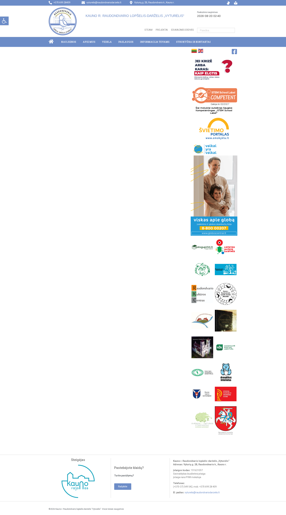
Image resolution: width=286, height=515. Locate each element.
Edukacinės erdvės (182, 30)
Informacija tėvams (154, 41)
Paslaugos (125, 41)
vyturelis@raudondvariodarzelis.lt (103, 2)
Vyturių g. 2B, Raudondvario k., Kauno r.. (154, 2)
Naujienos (68, 41)
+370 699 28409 (61, 2)
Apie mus (89, 41)
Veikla (107, 41)
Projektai (162, 30)
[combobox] (213, 30)
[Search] (232, 30)
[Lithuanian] (194, 50)
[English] (200, 50)
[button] (4, 21)
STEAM (148, 30)
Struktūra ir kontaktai (193, 41)
